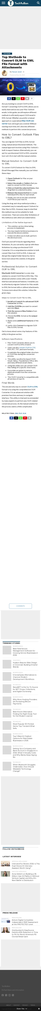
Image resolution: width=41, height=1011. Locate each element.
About (8, 1005)
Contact (17, 1005)
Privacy (25, 1005)
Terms (33, 1005)
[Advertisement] (20, 27)
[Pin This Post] (22, 98)
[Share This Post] (14, 98)
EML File (18, 413)
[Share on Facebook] (9, 98)
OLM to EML (32, 387)
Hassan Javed (17, 72)
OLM (24, 413)
